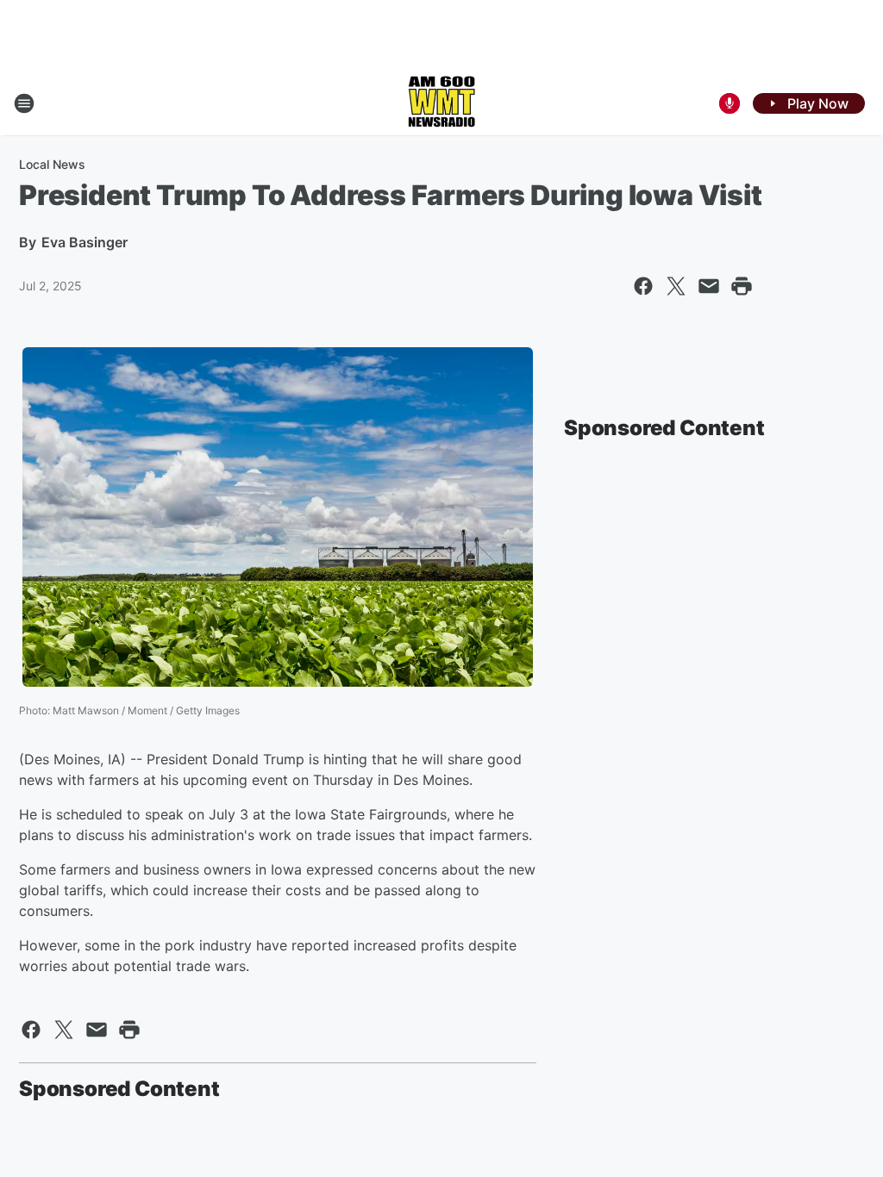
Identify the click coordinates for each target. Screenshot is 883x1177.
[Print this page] (742, 286)
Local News (52, 164)
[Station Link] (441, 103)
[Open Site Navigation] (24, 103)
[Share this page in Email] (709, 286)
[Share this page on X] (676, 286)
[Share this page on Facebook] (643, 286)
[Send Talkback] (729, 103)
